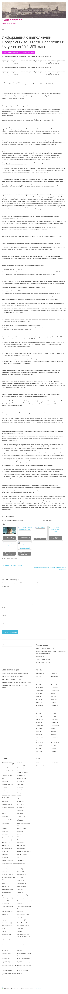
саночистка (20, 911)
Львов (18, 840)
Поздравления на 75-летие (43, 659)
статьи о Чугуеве (6, 925)
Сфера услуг (20, 928)
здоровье (19, 810)
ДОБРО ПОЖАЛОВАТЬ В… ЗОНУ (55, 538)
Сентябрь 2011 (55, 743)
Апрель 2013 (39, 716)
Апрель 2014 (39, 699)
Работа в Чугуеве (6, 898)
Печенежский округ (6, 874)
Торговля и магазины (7, 944)
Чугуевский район (21, 970)
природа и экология (7, 889)
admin (10, 52)
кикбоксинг (4, 823)
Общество (4, 866)
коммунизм (4, 828)
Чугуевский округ (6, 970)
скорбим (19, 917)
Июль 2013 (54, 711)
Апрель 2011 (39, 751)
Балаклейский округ (7, 770)
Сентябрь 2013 (55, 708)
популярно (19, 880)
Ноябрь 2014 (54, 687)
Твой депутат (5, 934)
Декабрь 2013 (39, 705)
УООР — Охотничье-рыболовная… (24, 553)
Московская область (7, 848)
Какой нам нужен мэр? (17, 676)
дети (18, 798)
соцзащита (4, 920)
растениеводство (21, 898)
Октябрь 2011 (39, 743)
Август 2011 (39, 745)
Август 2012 (39, 728)
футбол (19, 950)
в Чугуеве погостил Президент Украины (20, 682)
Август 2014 (39, 693)
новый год (19, 860)
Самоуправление (6, 911)
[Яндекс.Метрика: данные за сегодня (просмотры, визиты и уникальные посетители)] (7, 988)
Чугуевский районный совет (9, 973)
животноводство (6, 804)
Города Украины (40, 539)
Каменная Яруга (6, 819)
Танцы (18, 931)
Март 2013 (53, 716)
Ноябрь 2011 (54, 740)
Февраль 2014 (39, 702)
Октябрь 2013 (39, 708)
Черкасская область (7, 953)
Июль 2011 (54, 745)
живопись (19, 801)
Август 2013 (39, 711)
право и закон (20, 883)
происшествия (5, 892)
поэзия (3, 883)
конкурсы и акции (21, 828)
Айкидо (19, 762)
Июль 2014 (54, 693)
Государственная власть (23, 793)
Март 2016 (38, 676)
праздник (4, 886)
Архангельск (20, 765)
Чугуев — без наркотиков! (23, 958)
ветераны (19, 781)
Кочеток (19, 831)
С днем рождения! (6, 906)
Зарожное (19, 807)
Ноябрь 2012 (54, 722)
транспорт (19, 944)
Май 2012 (53, 731)
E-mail (4, 615)
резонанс (4, 900)
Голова (18, 790)
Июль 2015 (54, 682)
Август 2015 (39, 682)
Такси (3, 931)
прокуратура (20, 892)
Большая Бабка (21, 778)
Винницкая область (7, 784)
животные (19, 804)
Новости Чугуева (6, 860)
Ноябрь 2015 (39, 679)
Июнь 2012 (38, 731)
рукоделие (19, 903)
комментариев (41, 765)
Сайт (3, 623)
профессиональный (22, 895)
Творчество (4, 939)
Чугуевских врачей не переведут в (24, 538)
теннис (18, 939)
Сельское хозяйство (22, 914)
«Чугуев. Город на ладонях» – (9, 553)
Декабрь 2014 (39, 687)
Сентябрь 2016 (40, 673)
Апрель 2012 (39, 734)
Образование (20, 863)
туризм (3, 947)
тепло (3, 942)
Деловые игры (40, 656)
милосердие (20, 845)
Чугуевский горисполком (27, 52)
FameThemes (37, 988)
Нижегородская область (23, 851)
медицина (19, 842)
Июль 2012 (54, 728)
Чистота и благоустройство (24, 953)
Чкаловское (5, 958)
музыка (3, 851)
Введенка (4, 781)
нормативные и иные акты (8, 863)
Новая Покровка (21, 854)
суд (2, 928)
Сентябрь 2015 (55, 679)
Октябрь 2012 (39, 725)
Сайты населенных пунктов (24, 906)
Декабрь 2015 (54, 676)
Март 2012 (53, 734)
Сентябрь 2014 (55, 690)
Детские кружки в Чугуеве (43, 662)
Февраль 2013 (39, 719)
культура (19, 834)
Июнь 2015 (38, 684)
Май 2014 (53, 696)
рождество (4, 903)
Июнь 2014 (38, 696)
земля (3, 813)
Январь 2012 (54, 737)
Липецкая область (6, 840)
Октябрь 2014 (39, 690)
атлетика (4, 768)
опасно (3, 869)
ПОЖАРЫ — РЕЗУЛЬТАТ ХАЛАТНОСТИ (13, 565)
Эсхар (18, 973)
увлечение (19, 947)
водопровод (20, 784)
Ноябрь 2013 (54, 705)
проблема (19, 889)
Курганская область (7, 837)
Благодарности (5, 775)
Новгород (4, 857)
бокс (3, 778)
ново (18, 857)
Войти (37, 762)
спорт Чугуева (20, 920)
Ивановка (19, 813)
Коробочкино (5, 831)
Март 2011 (53, 751)
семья (3, 917)
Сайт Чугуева (12, 20)
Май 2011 (53, 748)
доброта (4, 801)
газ (2, 790)
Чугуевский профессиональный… (9, 538)
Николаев (4, 854)
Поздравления (20, 874)
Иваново (4, 816)
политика (19, 877)
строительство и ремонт (23, 925)
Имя (3, 608)
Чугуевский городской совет (24, 965)
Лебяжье (19, 837)
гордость (4, 793)
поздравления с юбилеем (8, 877)
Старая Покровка (21, 923)
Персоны (19, 871)
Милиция (4, 845)
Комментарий (5, 586)
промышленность (6, 895)
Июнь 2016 (54, 673)
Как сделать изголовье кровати (19, 673)
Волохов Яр (20, 787)
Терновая (19, 942)
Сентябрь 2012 (55, 725)
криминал (4, 834)
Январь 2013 (54, 719)
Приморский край (21, 886)
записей (54, 762)
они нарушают (20, 866)
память (19, 869)
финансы (4, 950)
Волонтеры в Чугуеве (15, 679)
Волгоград (4, 787)
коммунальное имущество (23, 823)
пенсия (3, 871)
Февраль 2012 (39, 737)
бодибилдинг (20, 775)
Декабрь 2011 (39, 740)
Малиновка (4, 842)
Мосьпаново (20, 848)
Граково (19, 795)
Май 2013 (53, 714)
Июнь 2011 (38, 748)
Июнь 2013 (38, 714)
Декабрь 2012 (39, 722)
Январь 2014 (54, 702)
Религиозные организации (23, 900)
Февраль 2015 (54, 684)
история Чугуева (21, 816)
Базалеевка (20, 768)
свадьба (4, 914)
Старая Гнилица (6, 923)
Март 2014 (53, 699)
